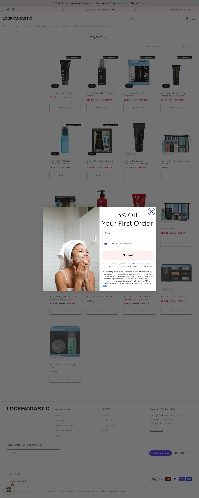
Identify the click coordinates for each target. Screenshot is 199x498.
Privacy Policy (144, 283)
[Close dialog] (151, 211)
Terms (105, 286)
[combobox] (109, 243)
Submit (128, 255)
